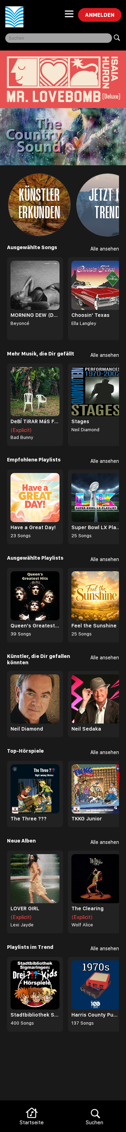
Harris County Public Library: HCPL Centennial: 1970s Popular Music (95, 1015)
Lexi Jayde (22, 924)
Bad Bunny (21, 437)
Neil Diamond (85, 429)
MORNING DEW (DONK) (34, 315)
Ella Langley (83, 323)
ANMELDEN (99, 15)
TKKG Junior (86, 818)
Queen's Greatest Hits (34, 625)
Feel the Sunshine (94, 625)
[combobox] (58, 38)
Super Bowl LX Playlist (95, 527)
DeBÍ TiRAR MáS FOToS (34, 421)
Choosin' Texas (90, 315)
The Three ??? (28, 818)
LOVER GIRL (24, 908)
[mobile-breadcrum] (69, 16)
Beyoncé (19, 323)
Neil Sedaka (86, 729)
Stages (80, 421)
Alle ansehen (104, 249)
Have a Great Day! (33, 527)
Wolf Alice (82, 924)
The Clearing (87, 908)
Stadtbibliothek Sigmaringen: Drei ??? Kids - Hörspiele (34, 1015)
